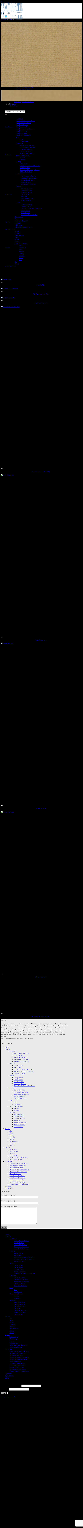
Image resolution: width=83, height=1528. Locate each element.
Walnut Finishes (26, 200)
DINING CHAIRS (25, 168)
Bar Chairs (23, 164)
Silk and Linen (10, 229)
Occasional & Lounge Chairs (29, 170)
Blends (17, 231)
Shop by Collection (21, 243)
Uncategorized (10, 266)
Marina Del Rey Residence (22, 89)
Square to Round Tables (29, 215)
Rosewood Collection (28, 184)
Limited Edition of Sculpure (26, 121)
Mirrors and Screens (23, 155)
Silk (16, 262)
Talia (20, 260)
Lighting (7, 222)
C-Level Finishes (26, 190)
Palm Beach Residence (17, 1176)
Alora (21, 245)
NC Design (8, 1161)
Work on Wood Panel (24, 135)
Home (7, 1047)
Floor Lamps (19, 219)
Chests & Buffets (26, 149)
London (21, 256)
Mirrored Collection (27, 180)
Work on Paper (22, 131)
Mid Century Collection (28, 176)
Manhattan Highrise (16, 1168)
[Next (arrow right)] (79, 764)
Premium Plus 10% (27, 198)
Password (5, 1389)
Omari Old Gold (40, 808)
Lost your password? (8, 1397)
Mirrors (22, 157)
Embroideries (19, 235)
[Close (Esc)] (80, 3)
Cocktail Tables (26, 207)
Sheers (17, 241)
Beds (17, 137)
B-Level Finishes (26, 188)
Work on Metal (22, 127)
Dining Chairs (18, 1065)
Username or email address (11, 1386)
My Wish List (14, 106)
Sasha (21, 258)
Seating (18, 162)
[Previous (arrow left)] (4, 764)
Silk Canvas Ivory (40, 977)
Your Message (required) (9, 1207)
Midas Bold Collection (21, 1061)
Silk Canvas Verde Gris (40, 294)
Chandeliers (19, 217)
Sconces (18, 223)
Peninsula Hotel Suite (17, 1180)
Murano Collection (21, 221)
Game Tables (25, 213)
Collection (13, 1051)
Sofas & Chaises (19, 1074)
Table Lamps (19, 225)
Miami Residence (15, 1174)
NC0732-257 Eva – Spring (40, 1017)
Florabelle (22, 247)
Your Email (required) (8, 1201)
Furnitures (8, 194)
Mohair (17, 239)
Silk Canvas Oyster (40, 303)
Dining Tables (25, 211)
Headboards (24, 141)
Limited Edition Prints (24, 123)
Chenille (17, 233)
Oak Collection (26, 182)
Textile (7, 1129)
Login (3, 1393)
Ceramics (20, 119)
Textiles (3, 20)
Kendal (21, 252)
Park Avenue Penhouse (17, 1178)
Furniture (8, 154)
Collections (20, 174)
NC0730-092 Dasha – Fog (40, 472)
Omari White (40, 285)
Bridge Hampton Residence (19, 1163)
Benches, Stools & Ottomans (30, 166)
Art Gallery (8, 127)
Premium (24, 196)
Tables (18, 202)
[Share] (75, 3)
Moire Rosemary (40, 640)
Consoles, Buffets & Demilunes (31, 209)
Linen (9, 20)
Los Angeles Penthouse (18, 1166)
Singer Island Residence (18, 1182)
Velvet (17, 264)
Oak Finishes (25, 194)
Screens (23, 160)
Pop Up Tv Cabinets (26, 153)
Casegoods (19, 143)
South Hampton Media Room (24, 102)
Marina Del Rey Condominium (24, 87)
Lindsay (21, 254)
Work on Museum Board (25, 129)
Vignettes (8, 1186)
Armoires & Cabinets (27, 145)
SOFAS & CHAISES (26, 172)
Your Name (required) (8, 1195)
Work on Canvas (22, 125)
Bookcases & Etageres (28, 147)
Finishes (19, 186)
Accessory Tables (27, 205)
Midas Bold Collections (28, 178)
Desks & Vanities (26, 151)
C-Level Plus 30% (26, 192)
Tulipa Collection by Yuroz (23, 227)
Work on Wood (22, 133)
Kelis (20, 250)
